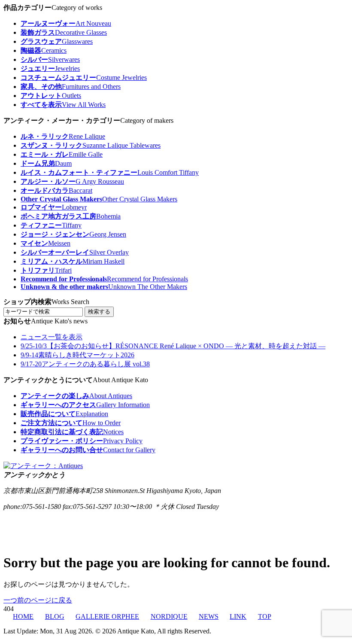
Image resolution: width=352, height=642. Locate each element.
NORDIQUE (169, 616)
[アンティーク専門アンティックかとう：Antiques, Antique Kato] (43, 465)
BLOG (54, 616)
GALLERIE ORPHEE (107, 616)
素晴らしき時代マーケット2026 (77, 355)
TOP (264, 616)
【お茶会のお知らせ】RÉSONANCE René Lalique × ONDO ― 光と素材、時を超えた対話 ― (173, 346)
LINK (238, 616)
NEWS (208, 616)
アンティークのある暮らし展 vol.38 (85, 364)
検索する (99, 311)
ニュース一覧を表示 (51, 337)
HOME (23, 616)
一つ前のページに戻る (37, 600)
